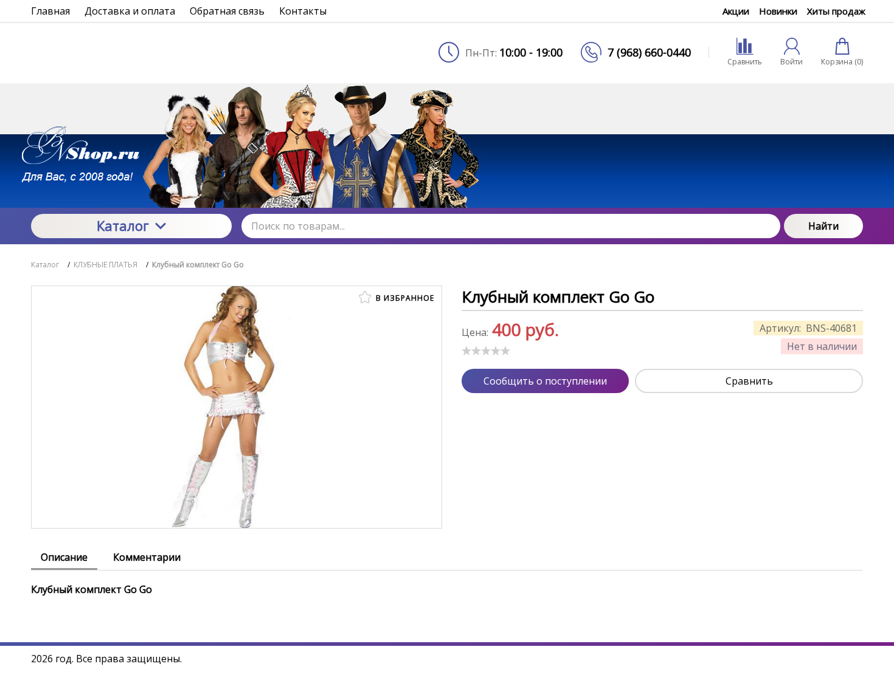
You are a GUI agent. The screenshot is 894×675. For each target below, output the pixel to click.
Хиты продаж (836, 11)
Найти (823, 226)
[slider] (486, 350)
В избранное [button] (403, 298)
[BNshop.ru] (131, 52)
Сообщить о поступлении (545, 381)
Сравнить (749, 381)
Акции (735, 11)
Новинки (778, 11)
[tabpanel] (447, 583)
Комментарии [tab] (147, 557)
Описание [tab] (64, 557)
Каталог (123, 225)
